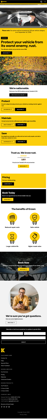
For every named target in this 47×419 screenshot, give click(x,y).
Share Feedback (5, 365)
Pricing (2, 374)
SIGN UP (23, 342)
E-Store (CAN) (5, 388)
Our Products (4, 386)
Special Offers (5, 363)
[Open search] (41, 2)
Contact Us (4, 358)
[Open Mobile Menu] (45, 1)
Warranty (3, 377)
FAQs (2, 361)
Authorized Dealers (6, 379)
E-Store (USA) (5, 391)
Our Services (4, 372)
